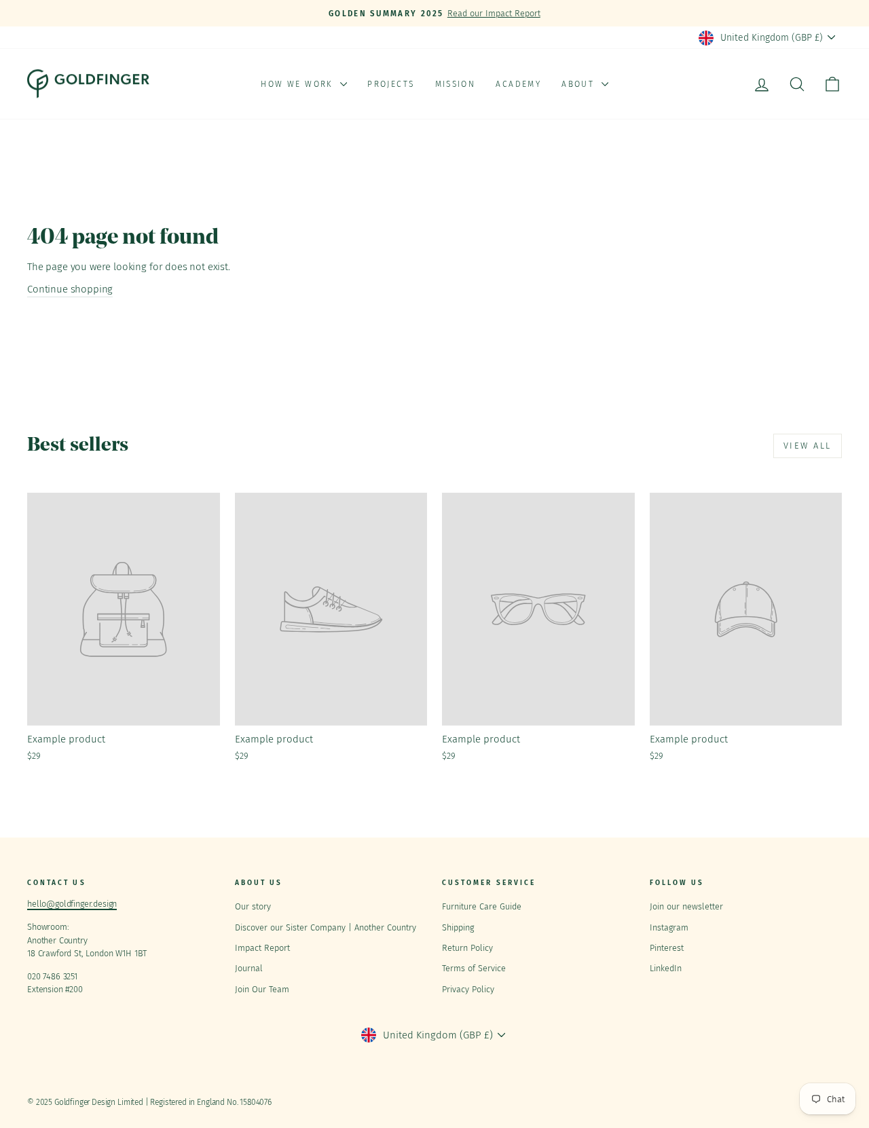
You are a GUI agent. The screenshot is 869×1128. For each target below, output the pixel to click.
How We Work (299, 84)
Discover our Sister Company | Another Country (325, 927)
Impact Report (262, 948)
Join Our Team (262, 989)
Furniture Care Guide (481, 906)
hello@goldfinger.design (72, 904)
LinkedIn (666, 968)
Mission (455, 84)
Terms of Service (474, 968)
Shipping (458, 927)
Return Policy (467, 948)
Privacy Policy (468, 989)
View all (807, 445)
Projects (390, 84)
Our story (253, 906)
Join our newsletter (686, 906)
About (579, 84)
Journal (249, 968)
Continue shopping (70, 289)
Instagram (669, 927)
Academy (518, 84)
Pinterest (667, 948)
